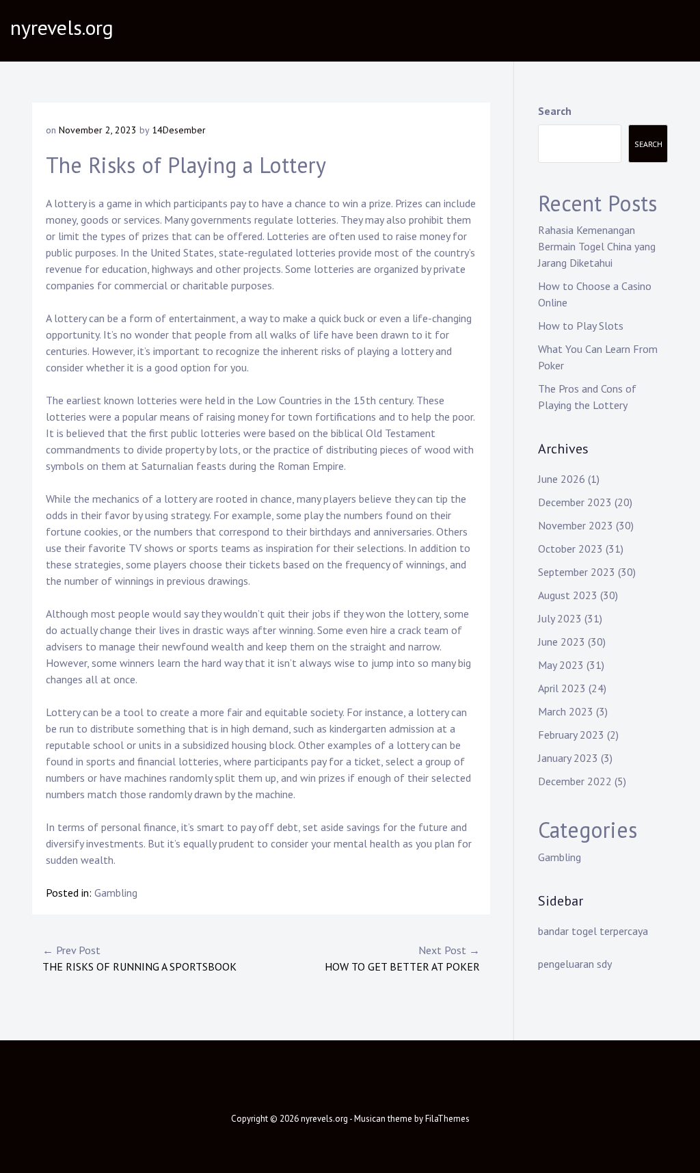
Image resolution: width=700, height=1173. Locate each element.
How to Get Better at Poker (402, 958)
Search (554, 111)
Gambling (115, 892)
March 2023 (565, 711)
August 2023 (567, 595)
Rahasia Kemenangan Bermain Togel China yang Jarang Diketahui (597, 246)
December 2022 (575, 781)
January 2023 (568, 758)
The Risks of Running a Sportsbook (139, 958)
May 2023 (561, 665)
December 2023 (575, 502)
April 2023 (562, 688)
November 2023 (575, 525)
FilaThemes (447, 1118)
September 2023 (576, 572)
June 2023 (561, 641)
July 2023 (560, 618)
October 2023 (570, 548)
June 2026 (561, 479)
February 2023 (571, 734)
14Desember (179, 130)
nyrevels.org (61, 27)
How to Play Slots (580, 325)
